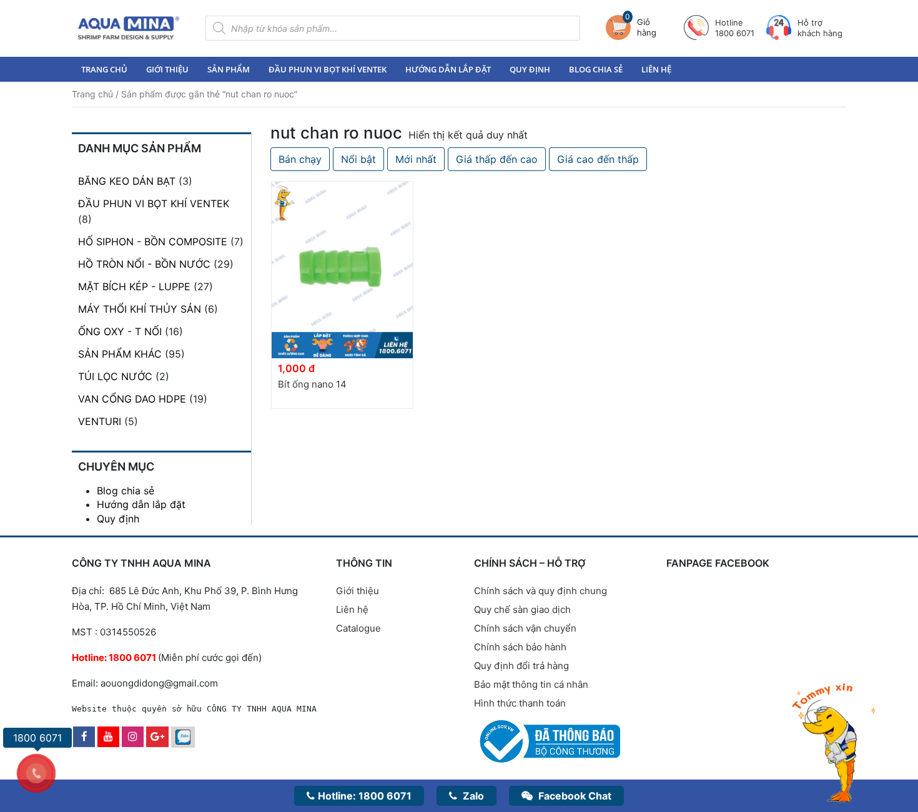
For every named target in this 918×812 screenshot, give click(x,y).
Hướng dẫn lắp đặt (448, 69)
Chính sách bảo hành (520, 647)
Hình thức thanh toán (520, 703)
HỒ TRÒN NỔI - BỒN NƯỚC (144, 264)
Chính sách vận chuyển (525, 628)
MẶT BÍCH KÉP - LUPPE (134, 286)
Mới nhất (416, 159)
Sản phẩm (228, 69)
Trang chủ (104, 69)
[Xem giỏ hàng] (621, 27)
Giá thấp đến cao (497, 159)
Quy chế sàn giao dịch (522, 609)
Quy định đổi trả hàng (521, 666)
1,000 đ (296, 368)
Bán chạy (300, 159)
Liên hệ (656, 69)
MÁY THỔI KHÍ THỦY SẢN (139, 309)
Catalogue (358, 628)
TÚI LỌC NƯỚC (115, 376)
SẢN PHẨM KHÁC (120, 354)
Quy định (530, 69)
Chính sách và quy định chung (540, 591)
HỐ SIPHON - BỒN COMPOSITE (152, 241)
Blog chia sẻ (596, 69)
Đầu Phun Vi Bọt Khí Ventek (328, 69)
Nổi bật (358, 159)
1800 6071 (365, 796)
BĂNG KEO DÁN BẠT (126, 181)
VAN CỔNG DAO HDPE (132, 399)
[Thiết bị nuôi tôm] (128, 28)
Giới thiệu (167, 69)
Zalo (472, 796)
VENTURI (99, 421)
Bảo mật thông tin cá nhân (531, 684)
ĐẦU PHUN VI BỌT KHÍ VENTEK (153, 203)
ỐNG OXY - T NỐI (120, 331)
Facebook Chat (573, 796)
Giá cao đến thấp (598, 159)
